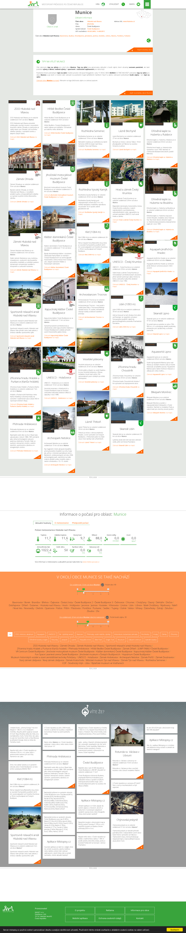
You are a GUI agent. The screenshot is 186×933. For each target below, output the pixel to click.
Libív (131, 605)
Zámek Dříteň (129, 648)
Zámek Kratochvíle (75, 660)
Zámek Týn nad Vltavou (132, 660)
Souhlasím (174, 929)
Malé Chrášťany (151, 605)
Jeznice (95, 36)
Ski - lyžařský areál (118, 422)
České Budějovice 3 (104, 602)
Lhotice (123, 605)
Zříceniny (14, 371)
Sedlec (106, 608)
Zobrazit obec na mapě (47, 80)
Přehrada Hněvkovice (79, 648)
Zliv (97, 611)
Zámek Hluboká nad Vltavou (90, 645)
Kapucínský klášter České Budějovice (151, 651)
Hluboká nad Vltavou (94, 21)
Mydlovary (165, 605)
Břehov (45, 602)
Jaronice (85, 605)
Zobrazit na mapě (22, 202)
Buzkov (71, 36)
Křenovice (114, 605)
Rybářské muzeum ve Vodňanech (107, 663)
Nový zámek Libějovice (53, 660)
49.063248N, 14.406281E (96, 31)
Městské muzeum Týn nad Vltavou (102, 660)
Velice (131, 608)
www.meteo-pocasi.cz (91, 562)
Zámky (14, 234)
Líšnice (108, 36)
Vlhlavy (139, 608)
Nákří (174, 605)
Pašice (59, 608)
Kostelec (102, 36)
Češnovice (119, 602)
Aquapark (150, 242)
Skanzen (48, 431)
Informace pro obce (140, 910)
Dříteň (25, 605)
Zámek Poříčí (147, 657)
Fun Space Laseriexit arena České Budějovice (56, 654)
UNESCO (48, 370)
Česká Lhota (67, 602)
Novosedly (29, 608)
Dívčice (169, 602)
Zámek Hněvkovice (109, 657)
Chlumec (130, 602)
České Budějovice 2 (84, 602)
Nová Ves (17, 608)
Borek (27, 602)
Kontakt (140, 918)
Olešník (39, 608)
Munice (83, 12)
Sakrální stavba (49, 230)
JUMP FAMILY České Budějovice (153, 648)
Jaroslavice (88, 36)
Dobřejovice (14, 605)
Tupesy (115, 608)
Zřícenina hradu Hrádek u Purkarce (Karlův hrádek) (42, 648)
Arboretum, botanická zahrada (125, 634)
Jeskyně (64, 640)
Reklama (110, 910)
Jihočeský (90, 24)
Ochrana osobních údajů (110, 918)
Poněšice (120, 36)
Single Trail (110, 640)
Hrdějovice (75, 605)
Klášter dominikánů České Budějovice (114, 651)
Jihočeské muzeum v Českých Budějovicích (100, 654)
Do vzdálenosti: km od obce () (82, 617)
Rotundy (54, 640)
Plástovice (76, 608)
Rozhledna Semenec (155, 660)
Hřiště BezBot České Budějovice (106, 648)
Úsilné (123, 608)
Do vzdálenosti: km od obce (85, 584)
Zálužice (169, 608)
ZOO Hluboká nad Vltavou (45, 645)
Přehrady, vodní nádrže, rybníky (20, 417)
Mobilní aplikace (80, 918)
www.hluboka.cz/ (129, 21)
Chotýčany (141, 602)
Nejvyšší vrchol (82, 225)
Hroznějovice (79, 36)
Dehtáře (160, 602)
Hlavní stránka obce (144, 50)
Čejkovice (54, 602)
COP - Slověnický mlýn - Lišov (76, 663)
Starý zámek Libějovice (30, 660)
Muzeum (48, 168)
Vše (10, 634)
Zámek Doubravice (165, 657)
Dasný (151, 602)
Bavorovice (64, 36)
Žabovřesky (149, 608)
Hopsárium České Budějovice (136, 654)
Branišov (36, 602)
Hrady (117, 182)
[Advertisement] (93, 494)
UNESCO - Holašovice (88, 657)
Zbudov (90, 611)
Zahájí (160, 608)
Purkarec (127, 36)
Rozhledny (83, 124)
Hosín (65, 605)
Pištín (66, 608)
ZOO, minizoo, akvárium (17, 102)
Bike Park (151, 385)
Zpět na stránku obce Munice (141, 93)
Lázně (83, 415)
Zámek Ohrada (67, 645)
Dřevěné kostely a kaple (154, 124)
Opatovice (49, 608)
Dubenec (34, 605)
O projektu (80, 910)
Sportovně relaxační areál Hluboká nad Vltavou (129, 645)
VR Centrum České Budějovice (30, 651)
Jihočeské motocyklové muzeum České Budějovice (70, 651)
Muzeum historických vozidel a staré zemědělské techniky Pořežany (43, 657)
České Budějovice (93, 29)
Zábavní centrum (15, 305)
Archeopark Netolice (129, 657)
